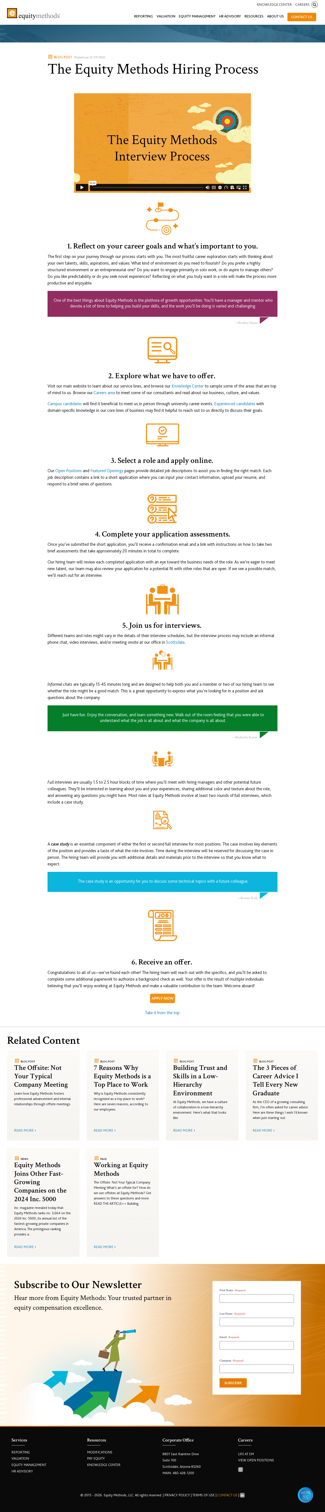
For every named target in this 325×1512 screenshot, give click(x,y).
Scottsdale (175, 642)
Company (232, 1361)
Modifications (99, 1452)
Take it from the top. (162, 1012)
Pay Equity (96, 1458)
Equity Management (28, 1465)
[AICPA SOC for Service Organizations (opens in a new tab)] (306, 1495)
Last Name (232, 1314)
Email (229, 1337)
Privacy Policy (177, 1495)
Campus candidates (65, 403)
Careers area (104, 392)
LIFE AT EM (246, 1454)
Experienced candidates (234, 403)
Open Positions (68, 470)
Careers (302, 4)
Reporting (20, 1452)
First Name (233, 1290)
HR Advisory (22, 1471)
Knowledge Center (274, 4)
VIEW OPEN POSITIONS (256, 1460)
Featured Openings (106, 470)
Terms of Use (203, 1495)
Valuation (20, 1458)
